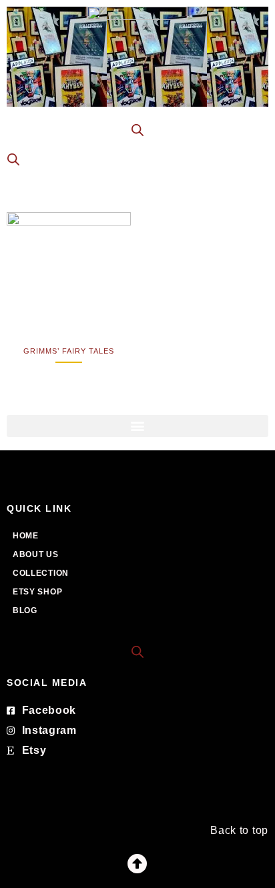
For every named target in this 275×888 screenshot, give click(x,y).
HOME (26, 535)
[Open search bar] (137, 650)
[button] (137, 426)
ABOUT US (36, 554)
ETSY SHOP (37, 591)
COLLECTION (41, 573)
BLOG (25, 610)
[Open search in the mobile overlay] (137, 130)
